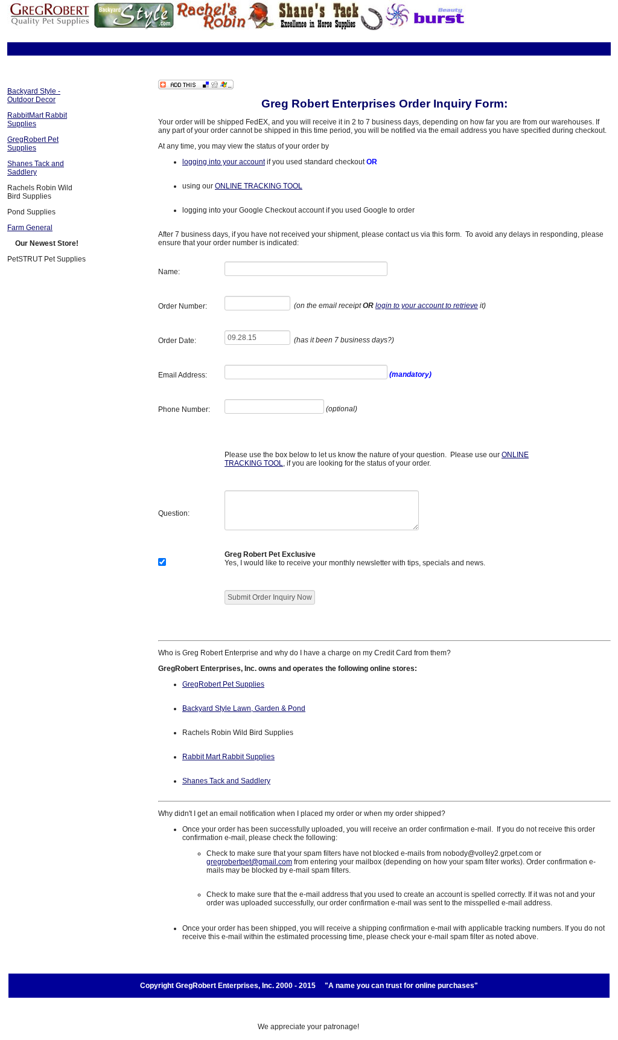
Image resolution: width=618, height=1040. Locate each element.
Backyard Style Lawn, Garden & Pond (243, 708)
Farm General (30, 227)
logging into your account (223, 162)
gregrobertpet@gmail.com (249, 862)
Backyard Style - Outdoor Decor (33, 95)
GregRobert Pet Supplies (33, 143)
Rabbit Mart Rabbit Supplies (228, 757)
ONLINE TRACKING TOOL (258, 186)
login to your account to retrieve (426, 305)
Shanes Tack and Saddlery (35, 167)
